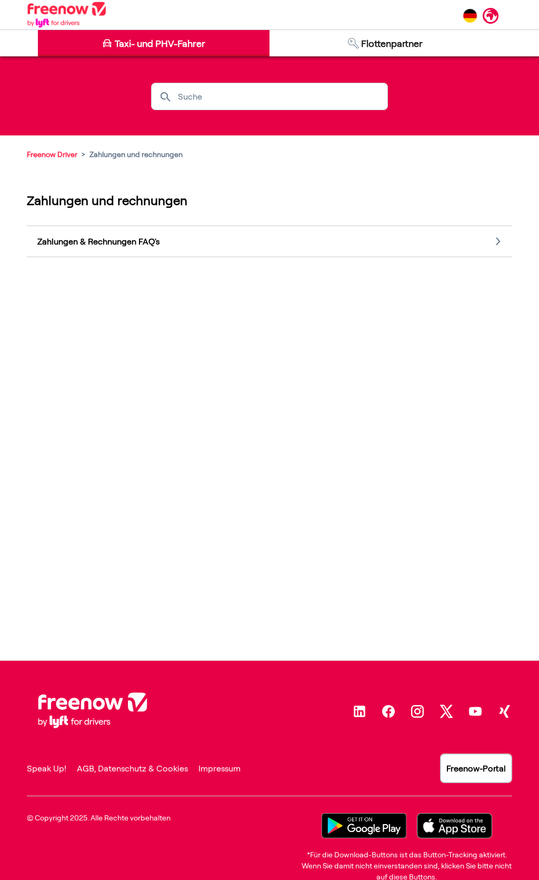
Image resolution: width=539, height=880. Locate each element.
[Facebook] (388, 711)
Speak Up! (46, 768)
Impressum (219, 768)
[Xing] (504, 711)
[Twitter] (446, 711)
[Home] (66, 15)
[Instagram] (417, 711)
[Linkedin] (359, 711)
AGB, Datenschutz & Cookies (132, 768)
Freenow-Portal (476, 768)
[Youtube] (475, 711)
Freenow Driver (52, 154)
